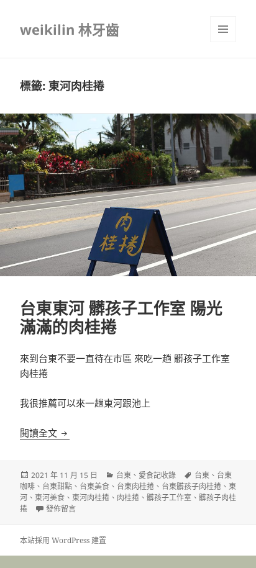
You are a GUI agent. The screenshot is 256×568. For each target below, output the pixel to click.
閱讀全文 (45, 432)
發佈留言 (61, 508)
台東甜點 (57, 486)
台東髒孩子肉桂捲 (191, 486)
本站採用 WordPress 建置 (63, 540)
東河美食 (50, 497)
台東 (123, 475)
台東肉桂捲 (135, 486)
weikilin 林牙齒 (69, 29)
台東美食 (94, 486)
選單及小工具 (223, 29)
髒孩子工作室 (169, 497)
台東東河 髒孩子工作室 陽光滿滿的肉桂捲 (121, 317)
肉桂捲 (128, 497)
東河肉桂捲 (90, 497)
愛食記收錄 (157, 475)
